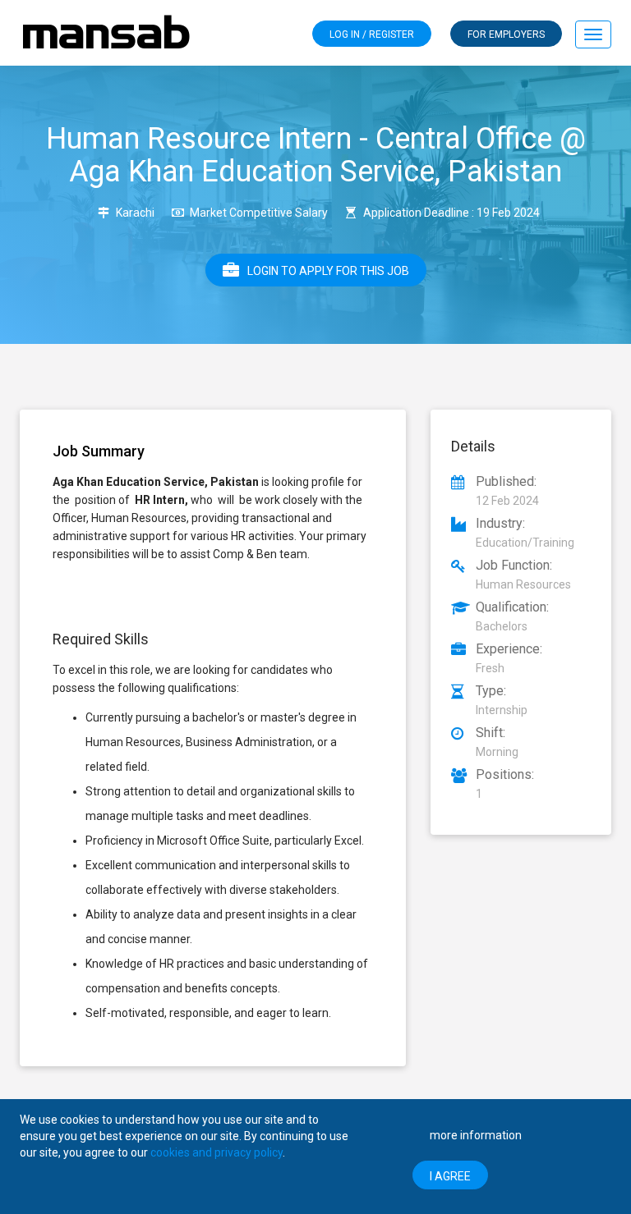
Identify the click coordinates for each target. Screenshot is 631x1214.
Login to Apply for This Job (328, 270)
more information (476, 1135)
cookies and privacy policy (216, 1152)
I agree (450, 1176)
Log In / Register (371, 34)
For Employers (506, 34)
